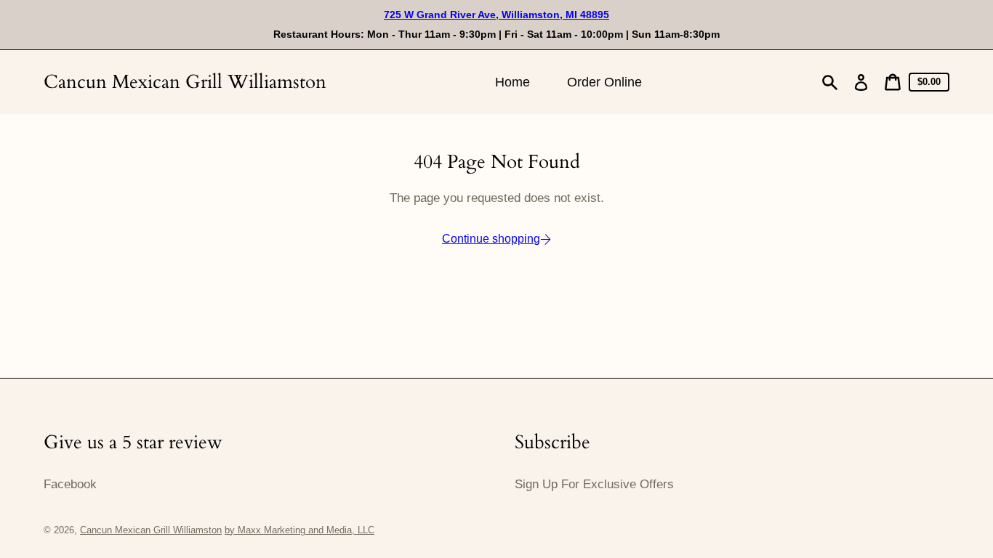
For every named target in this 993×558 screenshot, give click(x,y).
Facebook (70, 484)
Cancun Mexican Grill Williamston (185, 81)
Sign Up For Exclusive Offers (594, 484)
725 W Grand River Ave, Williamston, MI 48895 (496, 14)
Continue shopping (491, 238)
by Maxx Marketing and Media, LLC (299, 530)
